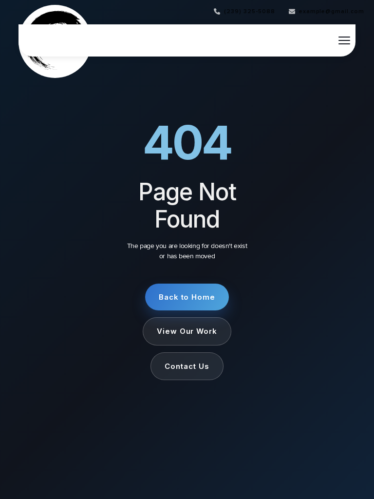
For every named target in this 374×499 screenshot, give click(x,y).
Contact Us (187, 366)
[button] (344, 40)
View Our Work (187, 331)
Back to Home (187, 297)
